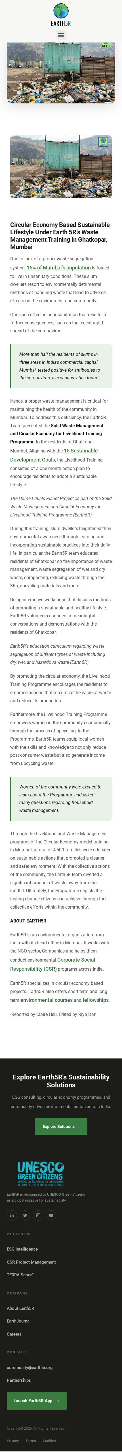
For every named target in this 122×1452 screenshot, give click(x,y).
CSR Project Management (31, 1262)
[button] (61, 35)
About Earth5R (20, 1308)
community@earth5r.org (30, 1367)
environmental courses (46, 1000)
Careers (14, 1334)
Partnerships (19, 1380)
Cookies (49, 1441)
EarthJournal (19, 1321)
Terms (31, 1441)
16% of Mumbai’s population (59, 268)
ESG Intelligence (22, 1249)
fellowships (96, 1000)
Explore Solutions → (61, 1126)
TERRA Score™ (20, 1274)
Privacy (13, 1441)
